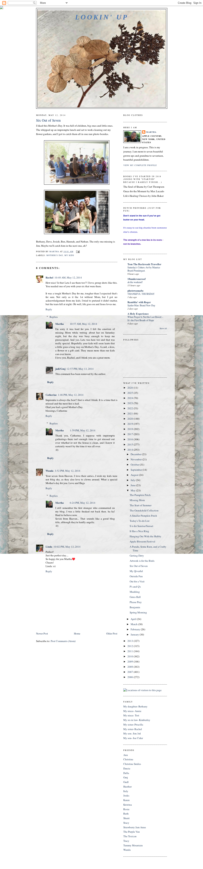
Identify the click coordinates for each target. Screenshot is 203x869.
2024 (130, 398)
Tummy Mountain (133, 845)
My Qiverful (136, 571)
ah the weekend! (135, 282)
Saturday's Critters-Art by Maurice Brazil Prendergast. (143, 269)
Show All (163, 328)
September (137, 469)
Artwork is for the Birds (142, 561)
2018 (130, 429)
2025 (130, 393)
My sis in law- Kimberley (136, 720)
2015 (130, 444)
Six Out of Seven (139, 566)
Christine (128, 759)
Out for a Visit (137, 581)
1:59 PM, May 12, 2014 (82, 430)
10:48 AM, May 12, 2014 (68, 277)
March (134, 624)
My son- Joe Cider (133, 738)
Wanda (50, 470)
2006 (130, 677)
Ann (125, 755)
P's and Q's (135, 586)
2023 (130, 403)
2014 (130, 449)
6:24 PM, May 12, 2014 (82, 502)
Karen (126, 800)
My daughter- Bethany (135, 706)
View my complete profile (140, 165)
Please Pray (136, 602)
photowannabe (135, 290)
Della (126, 773)
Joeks (126, 795)
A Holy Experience (138, 313)
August (135, 475)
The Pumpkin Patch (140, 495)
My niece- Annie (132, 711)
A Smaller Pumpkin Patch (143, 515)
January (135, 634)
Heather (127, 786)
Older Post (111, 633)
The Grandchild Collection (144, 510)
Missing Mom (137, 500)
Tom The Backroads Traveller (144, 264)
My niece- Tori (131, 715)
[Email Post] (77, 251)
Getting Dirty (137, 555)
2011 (130, 651)
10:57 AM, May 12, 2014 (83, 324)
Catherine (51, 395)
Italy (125, 791)
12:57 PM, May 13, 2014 (80, 368)
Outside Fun (136, 576)
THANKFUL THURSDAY (141, 293)
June (133, 485)
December (136, 454)
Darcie (126, 768)
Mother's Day (54, 255)
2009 (130, 661)
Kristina (127, 804)
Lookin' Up (101, 17)
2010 (130, 656)
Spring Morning (138, 612)
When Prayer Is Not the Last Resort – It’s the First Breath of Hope (145, 318)
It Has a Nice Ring (139, 531)
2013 (130, 641)
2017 (130, 434)
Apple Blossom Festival (142, 541)
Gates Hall (135, 597)
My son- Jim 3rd (132, 733)
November (136, 459)
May (133, 490)
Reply (49, 309)
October (135, 464)
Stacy (126, 822)
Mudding (135, 592)
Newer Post (42, 633)
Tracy (126, 841)
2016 (130, 439)
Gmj (125, 777)
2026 (130, 387)
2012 (130, 646)
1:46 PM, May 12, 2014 (70, 395)
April (134, 619)
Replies (54, 317)
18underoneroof (136, 279)
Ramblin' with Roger (139, 302)
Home (77, 633)
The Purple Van (131, 831)
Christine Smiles (132, 764)
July (133, 480)
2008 (130, 666)
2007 (130, 672)
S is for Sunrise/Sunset (141, 526)
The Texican (130, 836)
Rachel (49, 277)
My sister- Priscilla (133, 724)
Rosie (126, 809)
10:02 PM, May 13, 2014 (67, 546)
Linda (49, 546)
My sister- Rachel (132, 729)
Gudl (126, 782)
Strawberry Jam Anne (134, 827)
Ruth (126, 813)
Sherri (126, 818)
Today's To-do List (139, 521)
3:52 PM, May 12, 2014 (67, 470)
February (136, 629)
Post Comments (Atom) (63, 641)
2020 (130, 418)
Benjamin (135, 607)
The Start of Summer (140, 505)
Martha (59, 324)
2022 (130, 408)
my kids (69, 255)
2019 (130, 424)
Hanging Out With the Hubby (145, 536)
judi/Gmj (60, 368)
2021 (130, 413)
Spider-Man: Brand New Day (141, 305)
